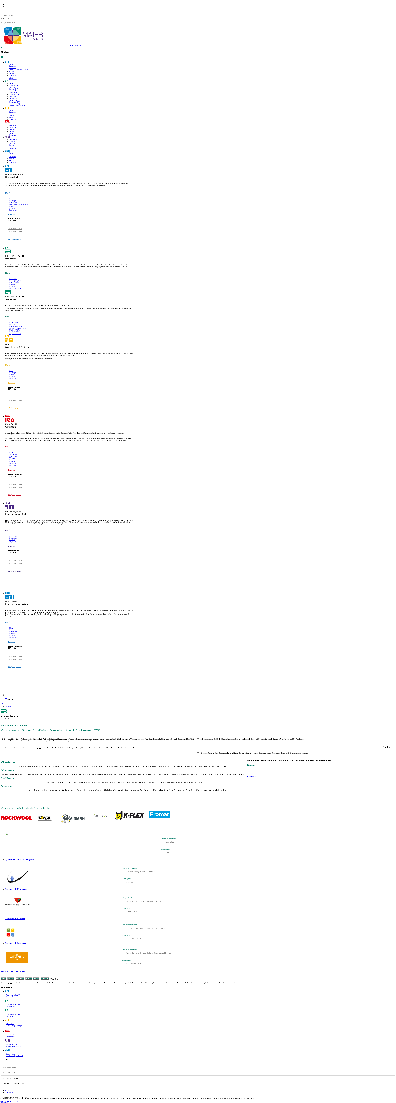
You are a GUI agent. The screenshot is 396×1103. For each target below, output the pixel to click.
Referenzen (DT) (14, 87)
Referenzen (12, 68)
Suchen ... (4, 19)
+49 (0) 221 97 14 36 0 (8, 15)
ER (6, 698)
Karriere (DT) (13, 89)
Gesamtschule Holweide (15, 919)
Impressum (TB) (14, 104)
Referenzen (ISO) (15, 282)
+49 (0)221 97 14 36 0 (8, 1073)
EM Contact (13, 79)
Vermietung (13, 126)
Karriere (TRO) (14, 330)
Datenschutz (9, 1092)
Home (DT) (13, 83)
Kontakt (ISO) (14, 286)
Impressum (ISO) (15, 288)
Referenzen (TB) (14, 96)
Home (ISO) (13, 279)
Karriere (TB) (13, 98)
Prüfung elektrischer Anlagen (18, 70)
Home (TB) (13, 93)
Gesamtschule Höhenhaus (16, 889)
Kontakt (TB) (13, 100)
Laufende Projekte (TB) (17, 106)
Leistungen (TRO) (15, 324)
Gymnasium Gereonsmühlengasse (19, 859)
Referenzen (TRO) (15, 326)
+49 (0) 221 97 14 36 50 (15, 560)
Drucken (8, 706)
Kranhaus (251, 776)
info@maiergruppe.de (8, 23)
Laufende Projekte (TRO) (17, 328)
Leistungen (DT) (14, 85)
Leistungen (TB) (14, 94)
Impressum (12, 75)
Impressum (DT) (14, 102)
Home (11, 64)
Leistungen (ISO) (15, 281)
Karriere (11, 71)
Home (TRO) (13, 323)
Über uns (12, 129)
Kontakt (11, 73)
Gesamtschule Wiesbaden (15, 943)
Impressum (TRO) (15, 334)
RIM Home (13, 139)
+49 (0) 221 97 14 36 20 (15, 484)
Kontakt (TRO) (14, 332)
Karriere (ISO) (14, 284)
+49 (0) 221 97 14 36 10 (15, 229)
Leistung (10, 978)
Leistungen (12, 66)
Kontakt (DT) (13, 91)
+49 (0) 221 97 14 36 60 (15, 656)
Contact (11, 77)
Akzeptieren (4, 1102)
